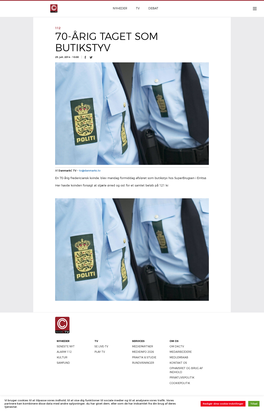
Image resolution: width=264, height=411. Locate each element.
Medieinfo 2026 (143, 351)
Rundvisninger (143, 362)
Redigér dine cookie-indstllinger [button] (223, 403)
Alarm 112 (64, 351)
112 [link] (58, 28)
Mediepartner (142, 346)
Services (138, 341)
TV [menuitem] (138, 8)
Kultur (62, 357)
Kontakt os (178, 362)
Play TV (99, 351)
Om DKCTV (177, 346)
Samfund (63, 362)
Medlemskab (179, 357)
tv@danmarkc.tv (90, 170)
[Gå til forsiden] (53, 8)
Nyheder (63, 341)
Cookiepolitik (180, 383)
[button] (85, 57)
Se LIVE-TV (101, 346)
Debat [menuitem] (153, 8)
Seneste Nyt (66, 346)
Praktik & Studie (144, 357)
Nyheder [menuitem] (120, 8)
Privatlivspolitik (182, 377)
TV (96, 341)
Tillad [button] (253, 403)
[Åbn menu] (252, 8)
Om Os (174, 341)
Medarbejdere (181, 351)
